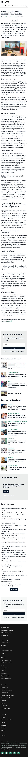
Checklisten (4, 673)
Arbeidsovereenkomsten (7, 690)
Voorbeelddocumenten (6, 662)
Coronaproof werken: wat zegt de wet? (11, 579)
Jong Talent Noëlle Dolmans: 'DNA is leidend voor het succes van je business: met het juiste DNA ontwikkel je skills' (14, 514)
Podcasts (3, 670)
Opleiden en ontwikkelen (7, 720)
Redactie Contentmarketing (8, 17)
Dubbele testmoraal (7, 581)
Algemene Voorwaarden (6, 747)
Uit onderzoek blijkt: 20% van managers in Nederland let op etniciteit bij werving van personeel (12, 567)
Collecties (5, 628)
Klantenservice (7, 633)
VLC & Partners (6, 321)
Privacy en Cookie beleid (20, 747)
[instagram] (10, 753)
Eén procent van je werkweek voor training (12, 550)
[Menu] (2, 2)
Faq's (2, 665)
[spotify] (2, 753)
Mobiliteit (3, 703)
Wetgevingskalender (6, 678)
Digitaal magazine (5, 675)
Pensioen (3, 722)
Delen (15, 20)
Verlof (2, 733)
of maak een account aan (8, 495)
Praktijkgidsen (4, 668)
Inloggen (6, 491)
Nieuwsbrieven (7, 630)
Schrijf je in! (14, 348)
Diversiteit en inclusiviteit (7, 695)
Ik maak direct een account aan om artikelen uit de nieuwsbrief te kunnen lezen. (14, 338)
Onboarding (4, 705)
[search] (26, 6)
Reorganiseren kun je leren (8, 523)
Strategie (3, 727)
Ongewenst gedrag (5, 708)
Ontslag (3, 717)
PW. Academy (4, 640)
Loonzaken (4, 700)
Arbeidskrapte (4, 687)
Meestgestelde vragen (6, 650)
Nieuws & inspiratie (6, 660)
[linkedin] (6, 753)
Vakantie (3, 730)
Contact (3, 653)
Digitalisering (4, 692)
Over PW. (4, 635)
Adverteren (3, 645)
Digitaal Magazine (5, 642)
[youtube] (18, 753)
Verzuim (3, 735)
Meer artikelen (14, 589)
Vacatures (3, 648)
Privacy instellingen (6, 749)
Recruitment (4, 725)
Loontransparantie (5, 698)
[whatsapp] (14, 753)
